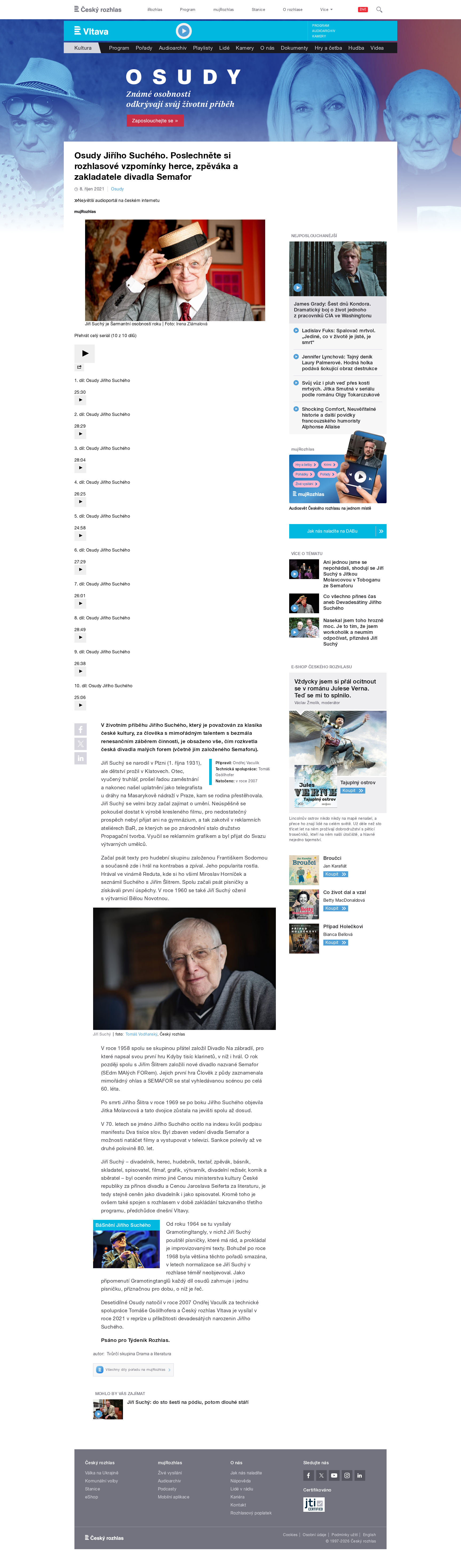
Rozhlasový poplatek (251, 1513)
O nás (267, 48)
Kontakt (238, 1505)
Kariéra (237, 1496)
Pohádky (302, 474)
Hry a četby (304, 465)
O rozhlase (293, 9)
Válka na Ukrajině (101, 1472)
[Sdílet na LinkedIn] (80, 758)
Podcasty (167, 1488)
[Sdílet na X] (80, 744)
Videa (377, 48)
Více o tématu (307, 553)
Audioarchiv (323, 31)
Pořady (144, 48)
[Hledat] (379, 9)
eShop (91, 1496)
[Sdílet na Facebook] (80, 729)
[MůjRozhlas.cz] (85, 212)
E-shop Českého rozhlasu (321, 667)
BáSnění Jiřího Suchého (123, 1225)
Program (187, 9)
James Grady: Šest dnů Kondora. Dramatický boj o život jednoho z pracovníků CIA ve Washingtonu (333, 309)
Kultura (83, 48)
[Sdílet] (79, 367)
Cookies (290, 1535)
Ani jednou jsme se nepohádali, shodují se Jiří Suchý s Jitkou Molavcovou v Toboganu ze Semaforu (353, 573)
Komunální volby (101, 1480)
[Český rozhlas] (97, 9)
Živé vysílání (304, 484)
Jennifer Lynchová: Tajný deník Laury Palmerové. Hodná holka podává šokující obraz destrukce (339, 362)
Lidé (224, 48)
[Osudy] (230, 97)
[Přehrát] (84, 354)
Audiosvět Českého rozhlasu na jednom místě (330, 508)
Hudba (356, 48)
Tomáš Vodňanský (141, 1034)
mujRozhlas (223, 9)
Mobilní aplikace (174, 1496)
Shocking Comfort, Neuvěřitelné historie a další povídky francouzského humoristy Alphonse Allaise (339, 417)
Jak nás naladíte (246, 1472)
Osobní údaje (315, 1535)
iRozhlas (155, 9)
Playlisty (203, 48)
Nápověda (240, 1480)
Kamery (319, 36)
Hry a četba (328, 48)
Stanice (258, 9)
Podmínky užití (345, 1535)
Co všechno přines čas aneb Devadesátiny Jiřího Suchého (352, 602)
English (369, 1535)
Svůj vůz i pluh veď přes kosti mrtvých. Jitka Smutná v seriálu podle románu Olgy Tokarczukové (341, 388)
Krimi (327, 465)
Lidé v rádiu (241, 1488)
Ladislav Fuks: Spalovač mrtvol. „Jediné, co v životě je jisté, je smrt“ (339, 336)
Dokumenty (294, 48)
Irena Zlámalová (192, 323)
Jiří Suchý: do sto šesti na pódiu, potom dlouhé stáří (187, 1402)
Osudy (117, 189)
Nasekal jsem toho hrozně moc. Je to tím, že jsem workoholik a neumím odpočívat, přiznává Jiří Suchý (353, 632)
